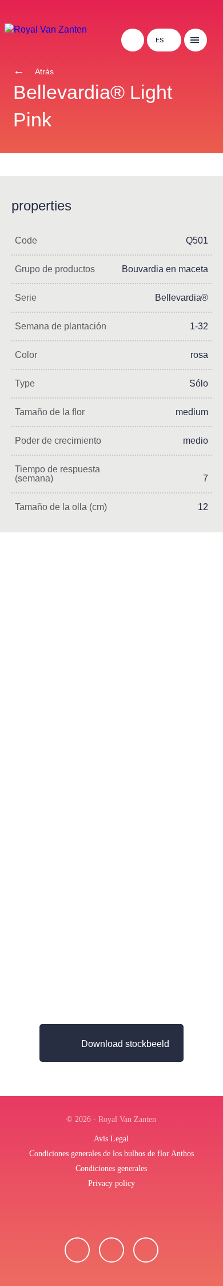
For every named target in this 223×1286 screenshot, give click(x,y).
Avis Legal (111, 1138)
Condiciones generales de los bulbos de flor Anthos (111, 1153)
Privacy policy (111, 1183)
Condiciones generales (111, 1168)
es (160, 40)
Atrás (43, 71)
